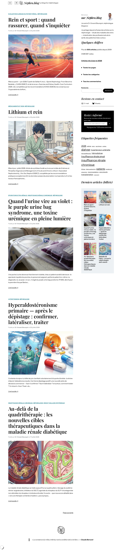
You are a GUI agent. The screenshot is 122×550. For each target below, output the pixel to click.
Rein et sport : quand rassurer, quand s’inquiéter (39, 22)
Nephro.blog (31, 3)
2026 (83, 146)
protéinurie (109, 169)
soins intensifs (103, 172)
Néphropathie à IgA (91, 169)
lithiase (83, 169)
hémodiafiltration (86, 153)
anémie (89, 146)
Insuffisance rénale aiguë (93, 156)
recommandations (93, 172)
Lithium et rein (25, 112)
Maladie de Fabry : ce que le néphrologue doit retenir (105, 259)
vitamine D (96, 174)
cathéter (104, 146)
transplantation (87, 175)
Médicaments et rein (16, 106)
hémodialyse (97, 153)
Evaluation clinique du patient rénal (22, 14)
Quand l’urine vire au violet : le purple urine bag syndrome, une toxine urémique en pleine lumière (40, 209)
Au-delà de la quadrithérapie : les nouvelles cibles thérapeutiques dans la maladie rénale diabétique (37, 420)
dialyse (85, 149)
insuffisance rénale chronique (93, 162)
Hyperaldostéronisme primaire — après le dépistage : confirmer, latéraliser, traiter (33, 313)
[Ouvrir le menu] (10, 3)
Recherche (108, 90)
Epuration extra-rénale (17, 195)
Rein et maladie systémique (54, 403)
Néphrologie (42, 14)
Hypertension (13, 299)
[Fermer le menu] (16, 2)
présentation (84, 172)
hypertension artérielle (100, 150)
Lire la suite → (13, 95)
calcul (93, 146)
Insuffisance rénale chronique (40, 195)
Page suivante (68, 513)
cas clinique (99, 146)
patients (100, 168)
